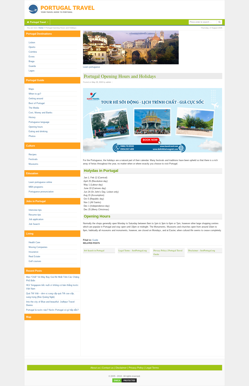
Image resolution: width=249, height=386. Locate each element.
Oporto (32, 47)
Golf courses (35, 261)
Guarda (32, 66)
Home (40, 28)
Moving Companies (38, 247)
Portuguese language (39, 122)
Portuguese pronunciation (41, 191)
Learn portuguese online (40, 182)
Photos (32, 136)
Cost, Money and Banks (40, 112)
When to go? (35, 93)
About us (95, 367)
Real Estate (34, 256)
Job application (36, 219)
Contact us (107, 367)
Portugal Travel (37, 22)
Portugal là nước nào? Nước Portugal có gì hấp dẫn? (52, 310)
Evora (31, 56)
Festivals (33, 159)
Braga (31, 61)
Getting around (36, 98)
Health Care (34, 242)
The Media (34, 108)
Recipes (33, 154)
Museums (33, 164)
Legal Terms (152, 367)
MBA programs (36, 187)
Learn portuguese (91, 67)
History (32, 117)
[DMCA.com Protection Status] (124, 382)
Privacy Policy (136, 367)
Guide (95, 240)
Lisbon (32, 42)
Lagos (32, 70)
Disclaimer (121, 367)
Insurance (33, 252)
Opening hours (36, 127)
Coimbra (33, 52)
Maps (31, 89)
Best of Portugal (37, 103)
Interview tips (35, 210)
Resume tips (35, 214)
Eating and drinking (38, 131)
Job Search (34, 224)
